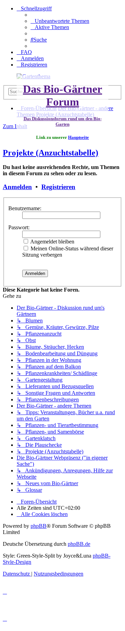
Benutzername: (24, 208)
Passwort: (19, 227)
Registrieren (58, 186)
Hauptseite (78, 137)
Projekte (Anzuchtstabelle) (50, 152)
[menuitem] (60, 21)
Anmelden (17, 186)
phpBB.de (79, 544)
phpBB (39, 526)
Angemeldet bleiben (51, 242)
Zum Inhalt (15, 126)
